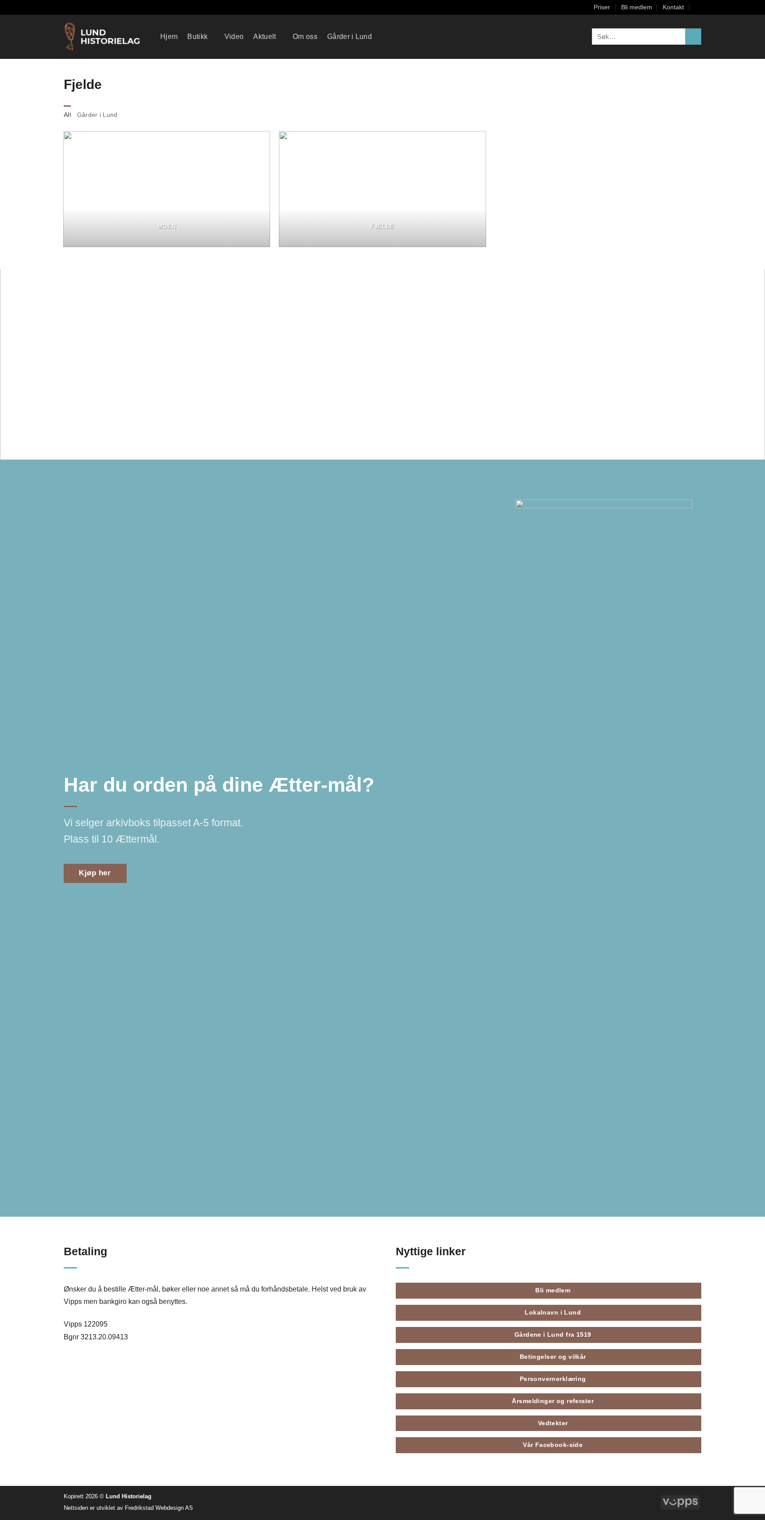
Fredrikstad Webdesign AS (159, 1508)
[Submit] (693, 36)
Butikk (197, 36)
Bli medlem (636, 7)
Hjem (169, 36)
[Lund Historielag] (105, 37)
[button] (698, 7)
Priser (602, 7)
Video (234, 36)
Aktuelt (264, 36)
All (67, 114)
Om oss (305, 36)
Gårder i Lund (349, 36)
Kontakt (673, 7)
